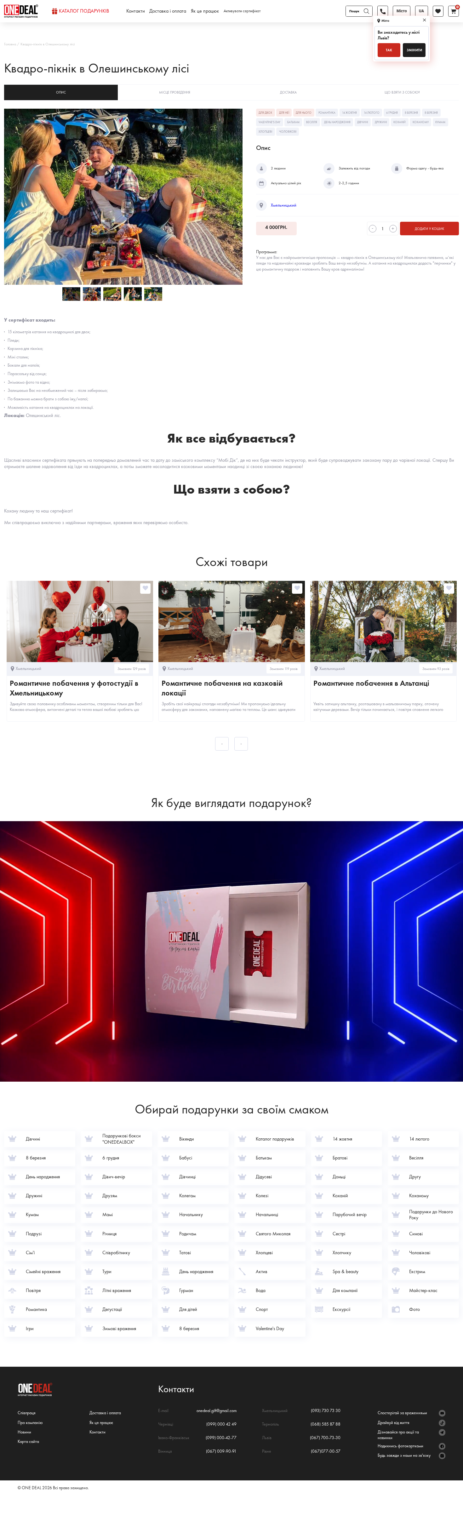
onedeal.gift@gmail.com (217, 1410)
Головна (10, 44)
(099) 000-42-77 (221, 1437)
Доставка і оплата (167, 11)
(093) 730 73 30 (325, 1410)
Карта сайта (28, 1441)
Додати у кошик (429, 228)
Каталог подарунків (84, 11)
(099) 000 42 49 (221, 1424)
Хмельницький (283, 205)
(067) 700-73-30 (325, 1437)
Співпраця (27, 1413)
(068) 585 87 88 (325, 1424)
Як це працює (205, 11)
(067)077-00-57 (325, 1451)
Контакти (135, 11)
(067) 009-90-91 (221, 1451)
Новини (24, 1432)
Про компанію (30, 1422)
